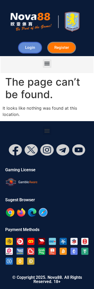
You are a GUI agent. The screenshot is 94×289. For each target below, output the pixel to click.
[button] (47, 63)
